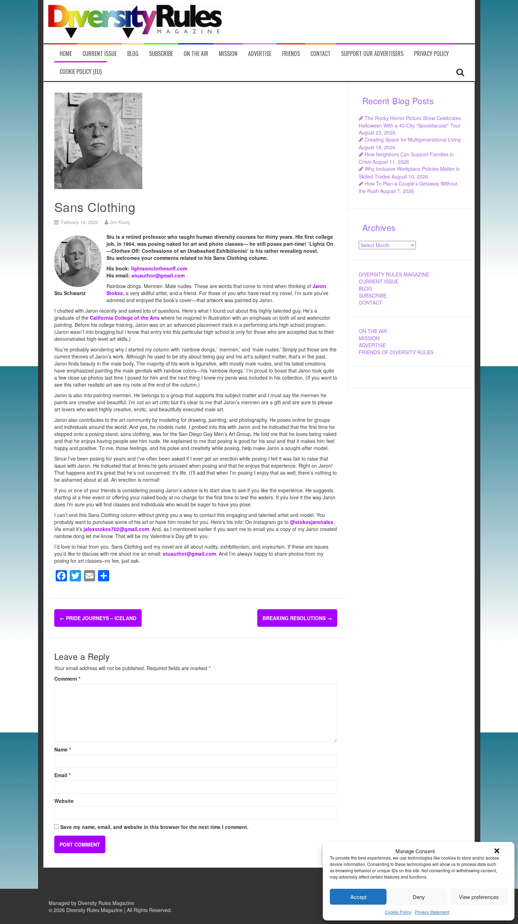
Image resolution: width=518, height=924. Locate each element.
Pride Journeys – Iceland (98, 618)
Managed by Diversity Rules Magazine (91, 902)
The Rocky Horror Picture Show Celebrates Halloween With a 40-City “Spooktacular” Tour (410, 121)
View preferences (479, 896)
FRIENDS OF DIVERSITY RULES (396, 352)
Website (64, 800)
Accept (358, 896)
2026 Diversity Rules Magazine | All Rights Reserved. (113, 909)
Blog (132, 54)
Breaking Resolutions (297, 618)
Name (62, 749)
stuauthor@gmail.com (158, 275)
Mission (228, 54)
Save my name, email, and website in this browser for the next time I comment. (154, 826)
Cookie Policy (398, 912)
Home (66, 54)
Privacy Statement (432, 912)
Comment (67, 678)
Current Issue (99, 54)
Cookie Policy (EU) (80, 72)
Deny (419, 896)
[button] (496, 850)
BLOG (365, 288)
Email (62, 775)
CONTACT (370, 302)
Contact (320, 54)
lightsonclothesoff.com (159, 268)
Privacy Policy (431, 54)
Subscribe (161, 54)
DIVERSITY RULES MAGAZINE (394, 274)
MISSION (369, 338)
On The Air (196, 54)
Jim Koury (120, 222)
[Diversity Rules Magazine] (135, 20)
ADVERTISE (372, 345)
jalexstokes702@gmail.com (115, 528)
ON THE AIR (373, 331)
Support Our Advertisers (372, 54)
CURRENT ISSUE (379, 281)
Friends (291, 54)
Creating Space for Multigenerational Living (413, 139)
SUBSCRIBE (373, 295)
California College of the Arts (125, 317)
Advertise (259, 54)
